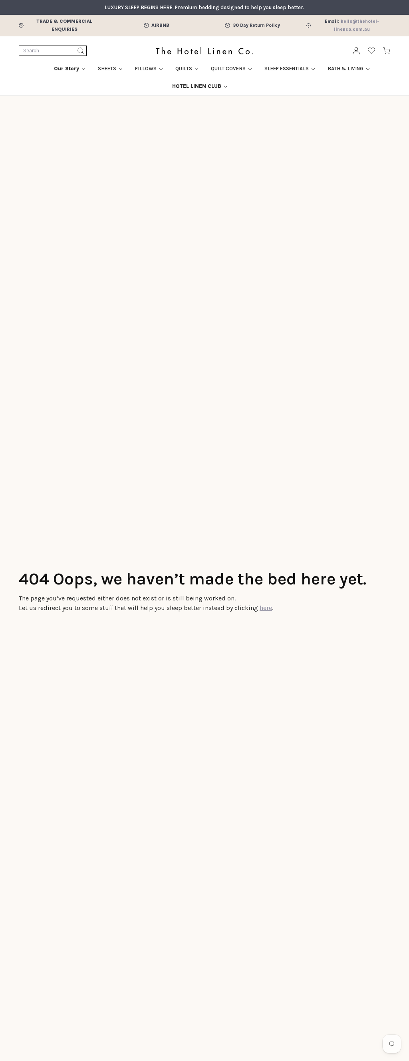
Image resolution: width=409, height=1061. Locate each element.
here (266, 608)
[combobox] (53, 51)
